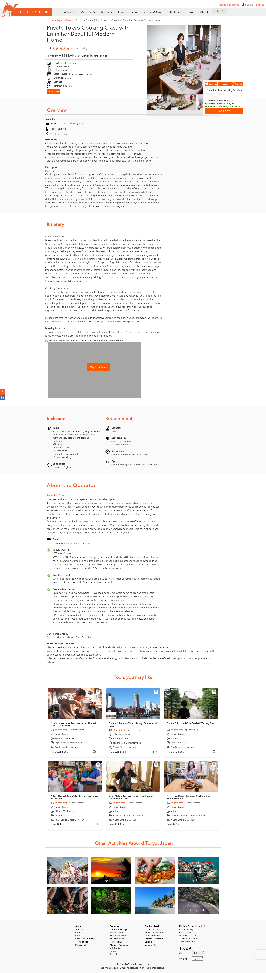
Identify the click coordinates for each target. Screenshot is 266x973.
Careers (148, 941)
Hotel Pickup (116, 941)
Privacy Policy (82, 944)
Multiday (175, 12)
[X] (184, 948)
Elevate (190, 12)
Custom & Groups (154, 12)
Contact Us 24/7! (187, 941)
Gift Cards (115, 948)
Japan (61, 20)
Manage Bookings (119, 944)
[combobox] (198, 958)
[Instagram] (187, 948)
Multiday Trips (117, 938)
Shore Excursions (127, 12)
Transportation (117, 932)
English (196, 958)
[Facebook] (180, 948)
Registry (114, 951)
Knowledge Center (84, 938)
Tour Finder (115, 954)
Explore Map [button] (98, 367)
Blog (77, 935)
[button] (2, 392)
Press (77, 932)
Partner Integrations (154, 932)
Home (51, 20)
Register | (250, 4)
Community (150, 944)
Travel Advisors (152, 929)
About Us (80, 929)
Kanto (70, 20)
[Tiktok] (190, 948)
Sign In (260, 4)
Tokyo (80, 20)
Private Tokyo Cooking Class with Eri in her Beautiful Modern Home (122, 20)
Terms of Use (81, 941)
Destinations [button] (65, 12)
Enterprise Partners (154, 938)
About (204, 12)
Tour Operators (152, 935)
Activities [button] (87, 12)
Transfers (106, 12)
